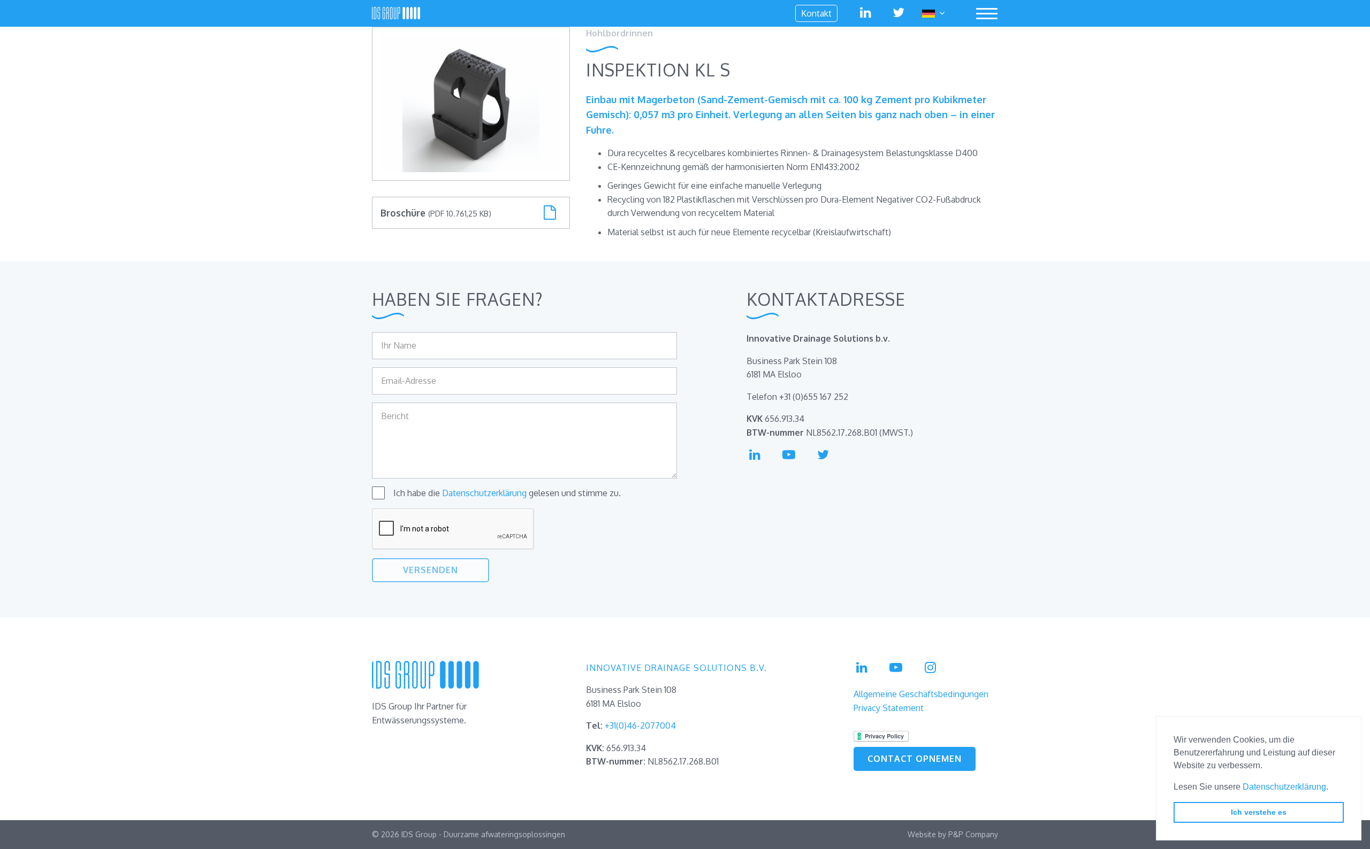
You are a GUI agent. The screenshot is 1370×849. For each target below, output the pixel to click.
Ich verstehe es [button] (1259, 812)
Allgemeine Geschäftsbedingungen (921, 694)
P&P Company (973, 834)
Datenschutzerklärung (1284, 786)
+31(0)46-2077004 (640, 725)
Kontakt (816, 13)
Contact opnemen (914, 758)
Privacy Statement (889, 708)
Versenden (430, 570)
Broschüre (435, 213)
